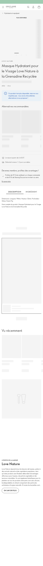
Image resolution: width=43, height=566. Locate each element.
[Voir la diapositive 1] (16, 55)
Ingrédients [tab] (32, 192)
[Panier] (39, 7)
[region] (21, 38)
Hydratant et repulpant (11, 13)
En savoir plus (6, 181)
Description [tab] (14, 192)
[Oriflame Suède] (10, 7)
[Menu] (3, 7)
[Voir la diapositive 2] (21, 55)
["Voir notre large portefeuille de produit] (28, 7)
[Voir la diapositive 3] (26, 55)
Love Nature (7, 61)
